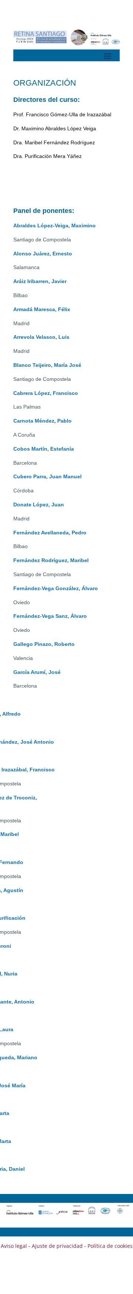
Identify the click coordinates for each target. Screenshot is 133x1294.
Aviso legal (14, 1245)
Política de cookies (110, 1245)
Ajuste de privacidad (57, 1245)
